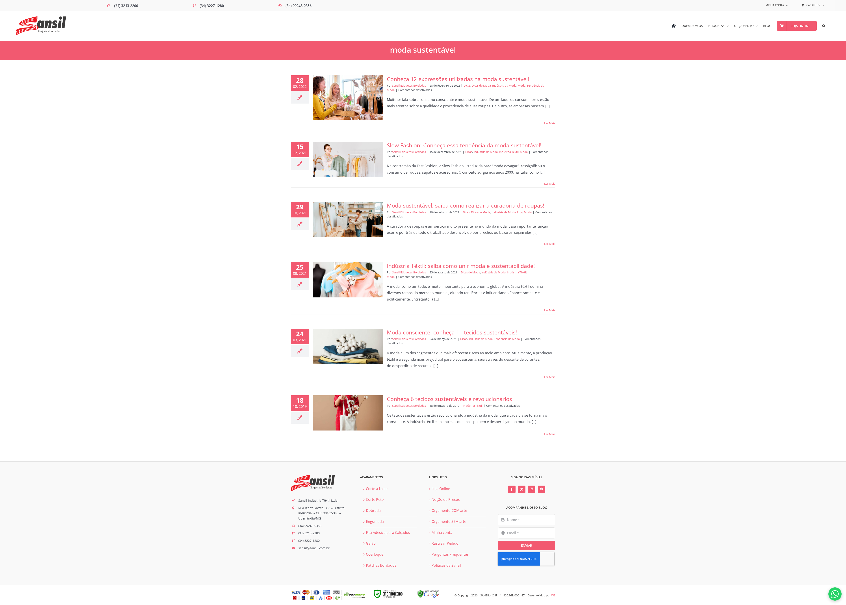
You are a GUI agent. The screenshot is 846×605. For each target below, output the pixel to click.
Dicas (467, 85)
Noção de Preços (446, 499)
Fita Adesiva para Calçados (388, 532)
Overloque (374, 554)
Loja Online (441, 488)
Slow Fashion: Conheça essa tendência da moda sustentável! (464, 145)
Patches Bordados (381, 565)
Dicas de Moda (481, 85)
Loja (520, 212)
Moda (521, 85)
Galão (371, 543)
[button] (823, 26)
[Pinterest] (541, 489)
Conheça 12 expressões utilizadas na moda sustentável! (458, 79)
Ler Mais (549, 123)
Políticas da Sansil (446, 565)
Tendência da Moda (507, 339)
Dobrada (373, 510)
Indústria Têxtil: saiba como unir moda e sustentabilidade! (461, 265)
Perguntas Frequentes (450, 554)
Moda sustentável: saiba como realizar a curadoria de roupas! (465, 205)
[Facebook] (512, 489)
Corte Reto (375, 499)
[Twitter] (521, 489)
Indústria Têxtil (509, 152)
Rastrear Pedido (445, 543)
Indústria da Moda (504, 85)
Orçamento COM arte (449, 510)
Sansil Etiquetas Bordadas (409, 85)
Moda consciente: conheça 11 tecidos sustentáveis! (452, 332)
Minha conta (442, 532)
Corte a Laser (377, 488)
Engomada (375, 521)
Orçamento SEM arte (449, 521)
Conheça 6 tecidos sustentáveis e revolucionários (449, 399)
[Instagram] (531, 489)
